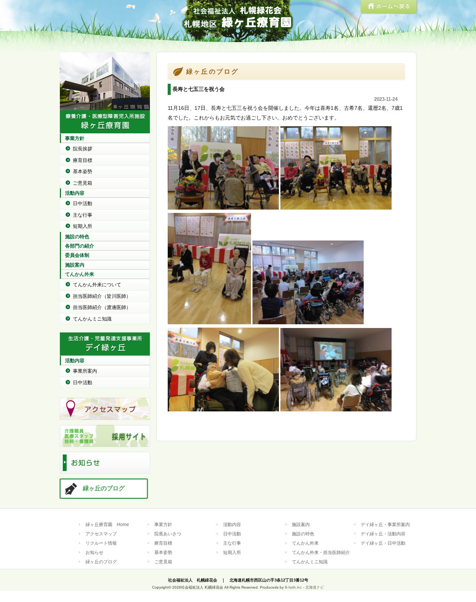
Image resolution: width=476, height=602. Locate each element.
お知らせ (94, 552)
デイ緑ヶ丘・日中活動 (383, 543)
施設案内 (74, 265)
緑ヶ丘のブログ (104, 488)
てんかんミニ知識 (92, 319)
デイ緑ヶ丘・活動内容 (383, 533)
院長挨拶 (82, 149)
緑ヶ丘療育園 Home (107, 524)
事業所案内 (85, 371)
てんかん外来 (79, 274)
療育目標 (82, 160)
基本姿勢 (82, 171)
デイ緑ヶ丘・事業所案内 (385, 524)
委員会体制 (77, 255)
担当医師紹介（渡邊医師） (102, 307)
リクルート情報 (101, 543)
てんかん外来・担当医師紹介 (321, 552)
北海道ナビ (314, 587)
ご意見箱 (82, 183)
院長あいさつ (167, 533)
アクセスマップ (101, 533)
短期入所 (82, 226)
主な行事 (82, 215)
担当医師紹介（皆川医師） (102, 296)
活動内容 (74, 193)
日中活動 (82, 203)
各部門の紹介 (79, 246)
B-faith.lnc (293, 587)
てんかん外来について (97, 284)
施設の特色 (77, 236)
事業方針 (74, 138)
